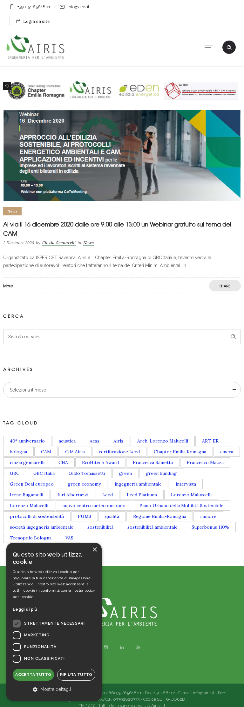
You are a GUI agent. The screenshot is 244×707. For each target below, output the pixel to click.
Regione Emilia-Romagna (159, 516)
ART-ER (210, 441)
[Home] (37, 58)
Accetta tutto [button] (33, 674)
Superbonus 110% (210, 527)
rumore (208, 516)
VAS (69, 538)
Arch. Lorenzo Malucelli (162, 441)
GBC (14, 473)
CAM (46, 452)
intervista (186, 484)
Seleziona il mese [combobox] (28, 389)
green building (161, 473)
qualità (112, 516)
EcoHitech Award (100, 462)
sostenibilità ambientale (152, 527)
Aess (94, 441)
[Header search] (229, 47)
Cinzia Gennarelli (59, 242)
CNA (63, 462)
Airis (118, 441)
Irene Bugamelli (26, 495)
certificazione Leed (119, 452)
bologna (18, 452)
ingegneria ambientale (138, 484)
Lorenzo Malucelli (29, 505)
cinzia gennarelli (27, 462)
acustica (67, 441)
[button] (54, 689)
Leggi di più (25, 609)
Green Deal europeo (32, 484)
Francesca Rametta (153, 462)
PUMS (84, 516)
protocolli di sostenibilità (37, 516)
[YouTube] (138, 647)
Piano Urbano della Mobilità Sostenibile (181, 505)
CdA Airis (75, 452)
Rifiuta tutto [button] (76, 674)
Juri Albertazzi (72, 495)
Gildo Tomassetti (87, 473)
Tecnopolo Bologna (30, 538)
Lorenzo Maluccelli (191, 495)
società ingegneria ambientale (41, 527)
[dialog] (54, 622)
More (8, 286)
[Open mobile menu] (211, 47)
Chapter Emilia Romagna (180, 452)
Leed (107, 495)
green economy (84, 484)
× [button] (94, 549)
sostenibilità (100, 527)
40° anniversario (27, 441)
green (125, 473)
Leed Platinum (142, 495)
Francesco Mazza (205, 462)
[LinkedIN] (122, 647)
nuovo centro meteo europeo (93, 505)
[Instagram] (106, 647)
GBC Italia (44, 473)
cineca (226, 452)
